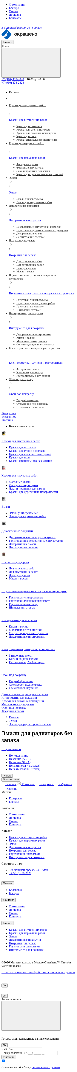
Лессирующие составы (23, 547)
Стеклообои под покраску (25, 684)
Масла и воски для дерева (17, 704)
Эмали (13, 843)
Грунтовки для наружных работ (29, 600)
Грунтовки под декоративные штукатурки (36, 540)
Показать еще (11, 779)
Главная (14, 717)
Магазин (7, 883)
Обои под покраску (13, 707)
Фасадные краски (20, 481)
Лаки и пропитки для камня (27, 488)
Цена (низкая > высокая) (24, 765)
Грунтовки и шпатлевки (24, 853)
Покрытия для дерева (22, 850)
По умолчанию (18, 755)
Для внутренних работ (23, 571)
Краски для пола (19, 457)
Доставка (15, 14)
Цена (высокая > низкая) (24, 769)
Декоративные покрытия (25, 847)
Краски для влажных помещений (30, 454)
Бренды (14, 7)
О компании (17, 4)
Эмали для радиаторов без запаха (30, 724)
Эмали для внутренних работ (27, 516)
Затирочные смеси (21, 655)
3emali (13, 720)
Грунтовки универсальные (26, 597)
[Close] (31, 1016)
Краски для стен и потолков (27, 450)
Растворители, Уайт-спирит (26, 662)
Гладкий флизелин (21, 681)
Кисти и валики (19, 626)
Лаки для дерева (19, 575)
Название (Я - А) (19, 762)
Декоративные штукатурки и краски (32, 537)
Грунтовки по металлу (23, 604)
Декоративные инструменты (27, 636)
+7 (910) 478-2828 (12, 79)
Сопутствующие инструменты (28, 633)
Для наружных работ (22, 568)
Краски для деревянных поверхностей (33, 491)
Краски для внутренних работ (28, 837)
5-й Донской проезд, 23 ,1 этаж (28, 869)
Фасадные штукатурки (23, 485)
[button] (7, 420)
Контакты (15, 18)
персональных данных (46, 1067)
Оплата (13, 11)
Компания (8, 899)
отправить (8, 1057)
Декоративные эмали (22, 544)
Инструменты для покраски (19, 697)
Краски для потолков (22, 447)
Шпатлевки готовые (22, 607)
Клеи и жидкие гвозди (23, 658)
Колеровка (15, 798)
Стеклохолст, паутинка (23, 688)
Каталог (7, 923)
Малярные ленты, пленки (25, 629)
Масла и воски (18, 578)
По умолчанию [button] (11, 749)
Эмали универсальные (23, 512)
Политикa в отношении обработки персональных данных (38, 972)
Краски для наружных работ (27, 840)
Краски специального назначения (30, 460)
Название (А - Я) (19, 758)
